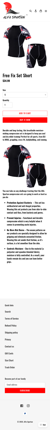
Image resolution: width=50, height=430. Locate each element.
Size (4, 90)
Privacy (8, 339)
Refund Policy (11, 325)
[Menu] (45, 10)
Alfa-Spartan (28, 421)
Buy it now (25, 119)
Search (8, 311)
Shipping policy (11, 332)
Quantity (6, 100)
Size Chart (9, 360)
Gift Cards (9, 353)
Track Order (10, 367)
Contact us (9, 346)
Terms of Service (12, 318)
